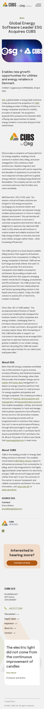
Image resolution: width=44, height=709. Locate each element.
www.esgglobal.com (15, 441)
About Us (8, 628)
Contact (8, 633)
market (5, 383)
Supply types (10, 619)
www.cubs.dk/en (9, 490)
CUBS (36, 103)
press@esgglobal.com (12, 509)
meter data (17, 383)
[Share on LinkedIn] (3, 531)
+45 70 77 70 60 (15, 608)
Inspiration (9, 624)
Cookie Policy (9, 701)
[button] (38, 5)
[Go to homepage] (17, 4)
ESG (3, 100)
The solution (9, 614)
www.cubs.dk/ (23, 487)
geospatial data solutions (29, 402)
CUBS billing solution (23, 461)
